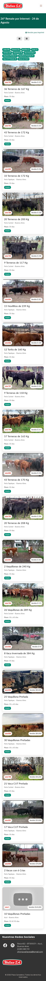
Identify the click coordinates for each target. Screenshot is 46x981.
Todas (6, 49)
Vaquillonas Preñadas (26, 56)
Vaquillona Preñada (10, 56)
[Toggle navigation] (41, 6)
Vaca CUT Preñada (9, 59)
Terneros (16, 49)
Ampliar (7, 100)
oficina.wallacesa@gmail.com (30, 952)
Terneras (7, 52)
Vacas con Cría (23, 59)
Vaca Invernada (30, 52)
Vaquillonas (17, 52)
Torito (34, 49)
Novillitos (26, 49)
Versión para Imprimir (35, 32)
